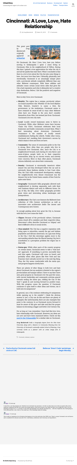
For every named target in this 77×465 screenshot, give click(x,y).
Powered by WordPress (25, 461)
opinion (32, 337)
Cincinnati (21, 337)
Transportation (63, 5)
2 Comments (53, 32)
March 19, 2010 (41, 32)
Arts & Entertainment (39, 3)
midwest (27, 337)
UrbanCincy (8, 3)
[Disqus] (38, 381)
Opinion (65, 3)
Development (58, 3)
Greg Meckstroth (28, 32)
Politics (55, 5)
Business (50, 3)
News (30, 15)
